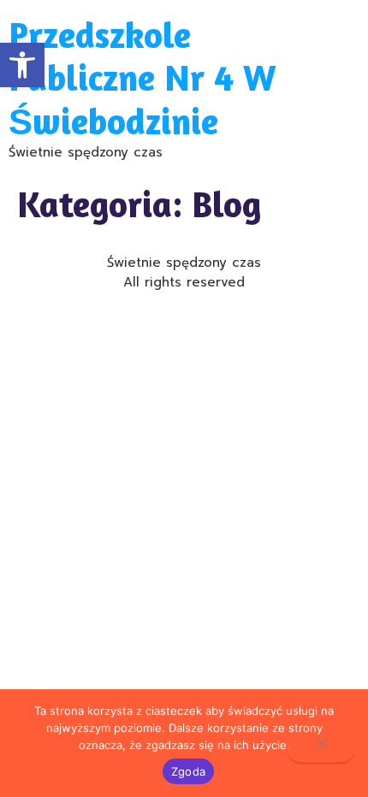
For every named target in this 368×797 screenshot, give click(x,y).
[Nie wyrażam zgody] (321, 750)
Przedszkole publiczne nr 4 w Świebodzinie (142, 78)
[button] (22, 65)
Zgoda (188, 771)
